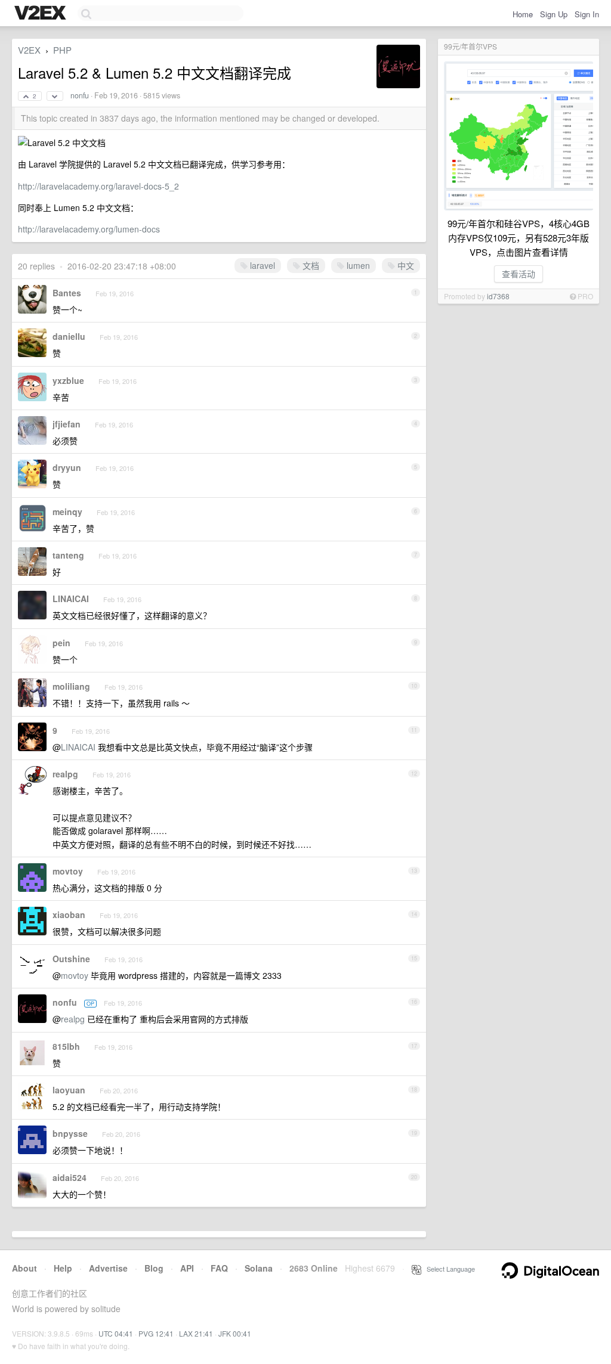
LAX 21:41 (196, 1333)
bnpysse (70, 1133)
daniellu (69, 336)
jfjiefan (67, 424)
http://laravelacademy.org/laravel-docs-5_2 (98, 186)
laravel (261, 265)
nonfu (79, 95)
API (187, 1268)
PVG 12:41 (156, 1333)
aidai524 (70, 1177)
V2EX (29, 50)
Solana (259, 1268)
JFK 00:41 (234, 1333)
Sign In (587, 14)
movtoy (68, 871)
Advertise (108, 1268)
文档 (309, 265)
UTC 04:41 (115, 1333)
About (24, 1268)
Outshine (71, 959)
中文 (404, 265)
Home (523, 14)
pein (61, 643)
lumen (357, 265)
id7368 (498, 296)
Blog (153, 1268)
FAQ (219, 1268)
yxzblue (68, 380)
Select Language (448, 1268)
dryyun (67, 467)
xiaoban (69, 914)
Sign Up (553, 14)
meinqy (67, 511)
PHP (62, 50)
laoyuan (69, 1090)
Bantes (67, 293)
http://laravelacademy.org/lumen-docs (89, 229)
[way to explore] (42, 14)
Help (63, 1268)
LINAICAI (71, 598)
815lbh (66, 1046)
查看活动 (518, 274)
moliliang (71, 686)
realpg (65, 774)
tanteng (68, 555)
